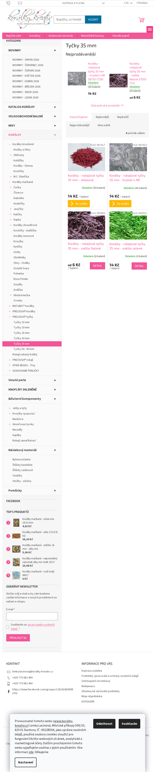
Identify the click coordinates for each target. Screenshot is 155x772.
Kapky (17, 220)
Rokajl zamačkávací (24, 441)
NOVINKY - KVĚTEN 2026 (26, 76)
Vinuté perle (17, 380)
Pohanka (19, 274)
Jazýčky (18, 209)
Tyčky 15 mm (21, 322)
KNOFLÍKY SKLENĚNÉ (22, 389)
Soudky (18, 284)
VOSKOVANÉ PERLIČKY (26, 371)
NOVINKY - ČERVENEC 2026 (28, 65)
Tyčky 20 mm (21, 328)
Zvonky (18, 301)
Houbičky (19, 204)
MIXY (11, 125)
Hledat (93, 19)
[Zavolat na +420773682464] (12, 3)
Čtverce (18, 193)
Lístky (17, 252)
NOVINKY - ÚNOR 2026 (25, 92)
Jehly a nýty (20, 408)
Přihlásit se (18, 637)
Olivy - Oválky (22, 263)
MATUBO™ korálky (23, 306)
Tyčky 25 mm (21, 333)
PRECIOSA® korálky (24, 311)
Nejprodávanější (79, 125)
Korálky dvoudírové (25, 225)
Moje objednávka (92, 696)
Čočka (17, 188)
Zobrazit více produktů (105, 105)
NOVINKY (14, 50)
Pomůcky (15, 490)
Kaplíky (17, 435)
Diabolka (19, 198)
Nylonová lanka (21, 460)
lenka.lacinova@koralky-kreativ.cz (32, 672)
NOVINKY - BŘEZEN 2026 (26, 87)
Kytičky (18, 247)
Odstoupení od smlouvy (96, 681)
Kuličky (18, 214)
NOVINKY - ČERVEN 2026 (26, 71)
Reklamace (88, 686)
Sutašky (17, 476)
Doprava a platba (73, 3)
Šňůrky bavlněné (22, 465)
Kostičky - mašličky (25, 231)
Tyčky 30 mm (21, 338)
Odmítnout (104, 723)
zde (31, 752)
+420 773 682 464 (22, 678)
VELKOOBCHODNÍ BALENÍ (25, 116)
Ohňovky (19, 155)
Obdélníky (20, 258)
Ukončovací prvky (23, 424)
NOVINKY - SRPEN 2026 (26, 60)
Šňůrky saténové (23, 470)
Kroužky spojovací (24, 414)
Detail (97, 265)
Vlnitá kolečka (22, 295)
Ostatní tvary (21, 268)
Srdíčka (18, 290)
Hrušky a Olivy (22, 150)
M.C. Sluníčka (21, 177)
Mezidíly (17, 430)
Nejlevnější (102, 117)
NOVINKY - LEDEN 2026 (25, 98)
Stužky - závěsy (22, 481)
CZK (126, 3)
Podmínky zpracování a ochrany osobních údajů (110, 676)
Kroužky (18, 241)
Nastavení (25, 762)
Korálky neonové (24, 236)
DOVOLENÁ (88, 702)
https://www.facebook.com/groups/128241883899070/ (42, 691)
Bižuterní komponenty (24, 399)
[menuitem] (13, 36)
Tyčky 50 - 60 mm (24, 349)
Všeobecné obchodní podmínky (101, 691)
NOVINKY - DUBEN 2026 (26, 81)
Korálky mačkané (23, 182)
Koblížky (19, 161)
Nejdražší (123, 117)
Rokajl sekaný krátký (25, 355)
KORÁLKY (14, 135)
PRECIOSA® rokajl (23, 360)
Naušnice (18, 419)
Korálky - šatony (23, 166)
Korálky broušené (23, 144)
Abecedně (104, 125)
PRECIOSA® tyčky (23, 317)
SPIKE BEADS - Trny (24, 365)
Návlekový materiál (22, 450)
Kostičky (19, 171)
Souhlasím (129, 723)
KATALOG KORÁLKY (21, 107)
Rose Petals (21, 279)
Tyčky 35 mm (21, 344)
